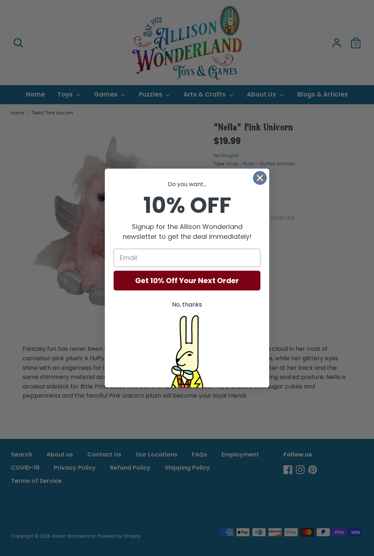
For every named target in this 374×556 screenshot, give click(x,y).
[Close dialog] (259, 178)
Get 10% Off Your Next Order (187, 280)
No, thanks (187, 304)
